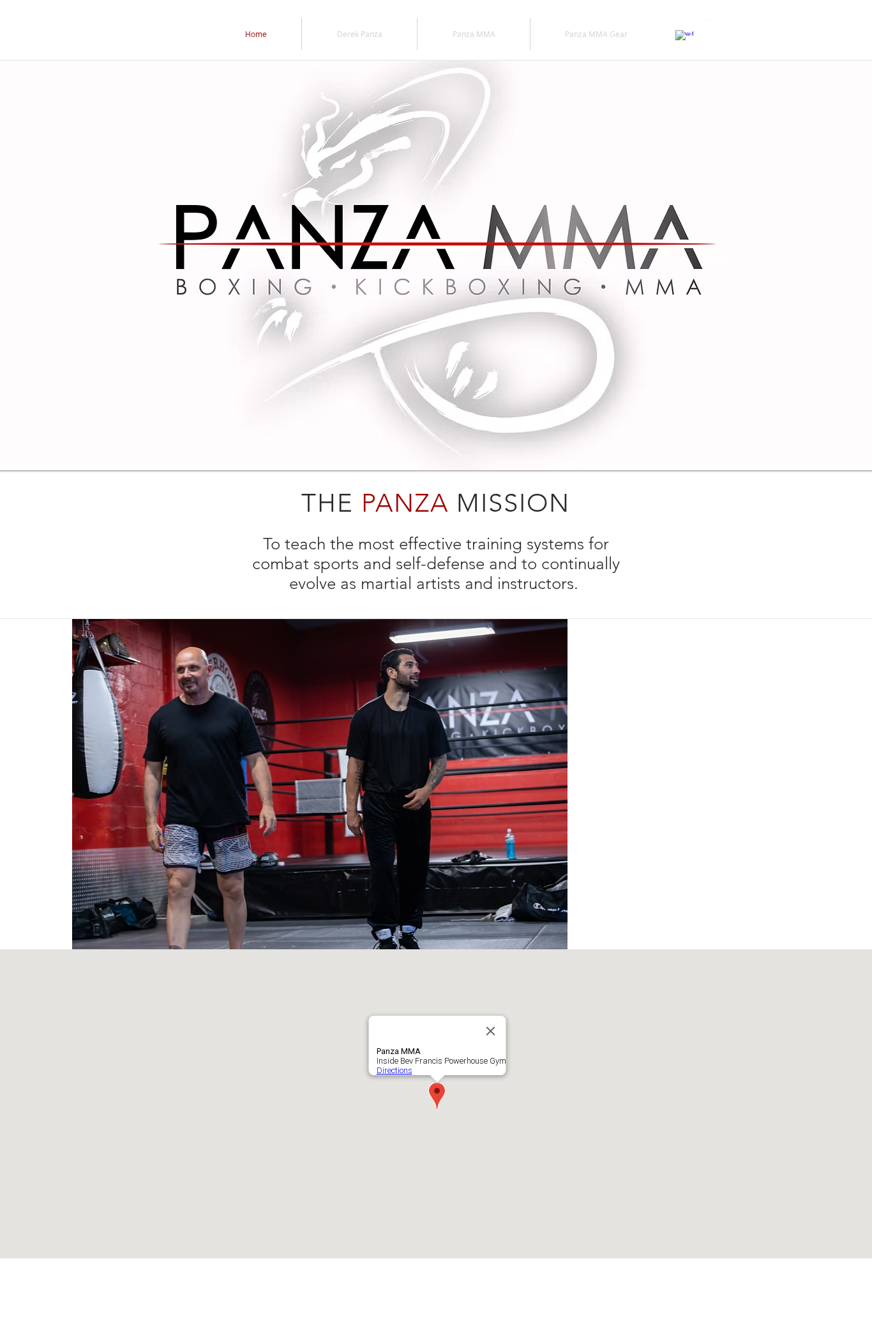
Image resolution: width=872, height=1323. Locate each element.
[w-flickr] (733, 27)
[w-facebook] (684, 39)
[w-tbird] (709, 27)
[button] (436, 784)
